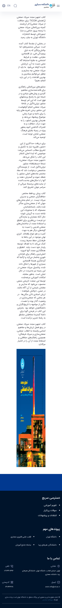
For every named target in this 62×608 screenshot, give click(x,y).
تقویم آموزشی (50, 505)
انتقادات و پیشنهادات (47, 515)
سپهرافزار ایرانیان (48, 599)
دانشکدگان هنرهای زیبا (47, 545)
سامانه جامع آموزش (23, 545)
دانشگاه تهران (51, 537)
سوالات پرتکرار (50, 510)
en (8, 6)
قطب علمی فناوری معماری (21, 537)
